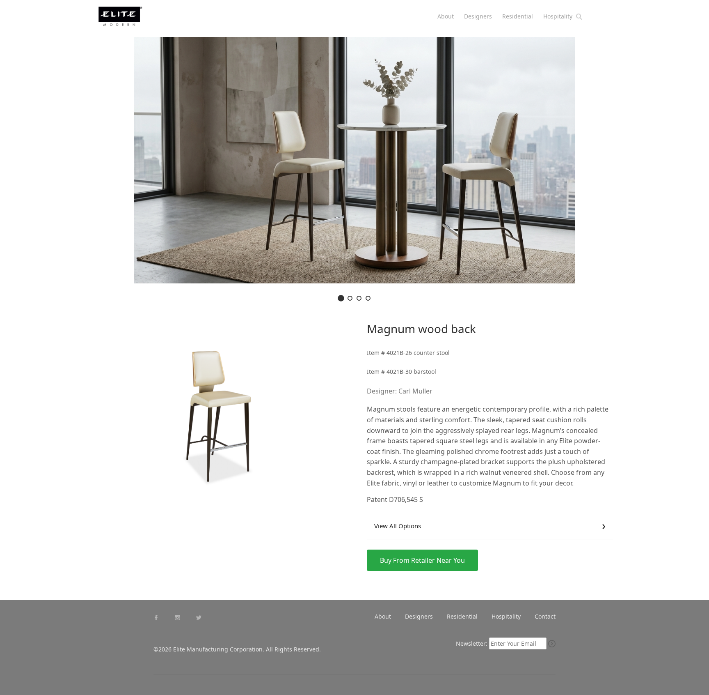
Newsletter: (471, 643)
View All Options (397, 526)
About (445, 16)
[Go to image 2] (350, 298)
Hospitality (557, 16)
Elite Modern (130, 20)
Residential (517, 16)
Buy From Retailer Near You (422, 560)
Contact (545, 616)
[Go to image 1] (341, 298)
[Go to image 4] (368, 298)
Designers (478, 16)
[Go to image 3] (359, 298)
